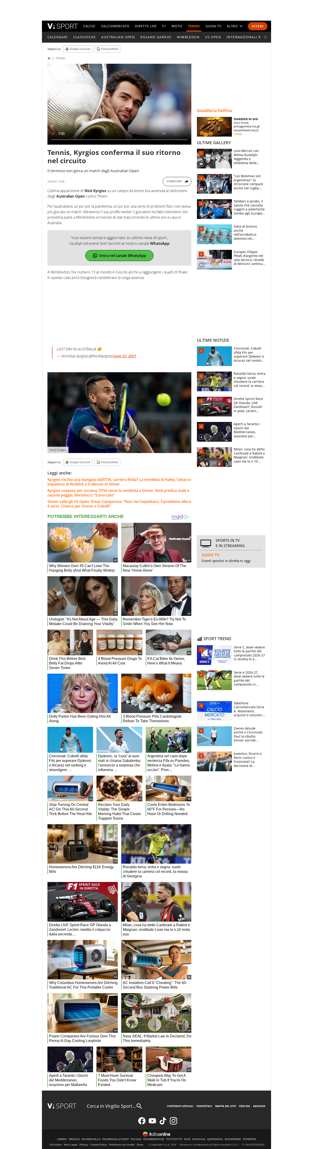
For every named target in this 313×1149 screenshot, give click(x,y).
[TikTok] (163, 1123)
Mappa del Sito (225, 1106)
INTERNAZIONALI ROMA (248, 37)
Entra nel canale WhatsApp (122, 255)
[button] (265, 37)
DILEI (187, 1139)
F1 (164, 26)
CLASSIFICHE (84, 37)
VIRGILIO (74, 1139)
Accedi (258, 26)
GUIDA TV (213, 26)
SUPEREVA (249, 1139)
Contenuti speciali (180, 1106)
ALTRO (232, 26)
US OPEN (213, 37)
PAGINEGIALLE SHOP (115, 1139)
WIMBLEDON (188, 37)
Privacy (84, 1144)
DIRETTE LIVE (145, 26)
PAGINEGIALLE (91, 1139)
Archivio (259, 1106)
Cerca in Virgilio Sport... (111, 1106)
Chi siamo (55, 1144)
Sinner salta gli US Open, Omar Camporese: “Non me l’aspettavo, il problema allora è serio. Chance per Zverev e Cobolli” (119, 504)
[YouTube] (152, 1123)
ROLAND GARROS (155, 37)
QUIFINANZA (215, 1139)
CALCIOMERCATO (115, 26)
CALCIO (89, 26)
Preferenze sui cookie (122, 1144)
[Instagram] (173, 1123)
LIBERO (62, 1139)
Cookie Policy (98, 1144)
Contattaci (204, 1106)
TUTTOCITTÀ (174, 1139)
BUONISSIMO (233, 1139)
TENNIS (194, 26)
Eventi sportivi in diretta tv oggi (226, 560)
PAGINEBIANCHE (153, 1139)
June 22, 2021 (124, 355)
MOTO (177, 26)
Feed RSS (244, 1106)
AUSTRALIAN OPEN (118, 37)
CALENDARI (57, 37)
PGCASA (136, 1139)
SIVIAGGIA (198, 1139)
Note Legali (70, 1144)
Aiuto (140, 1144)
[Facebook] (142, 1123)
